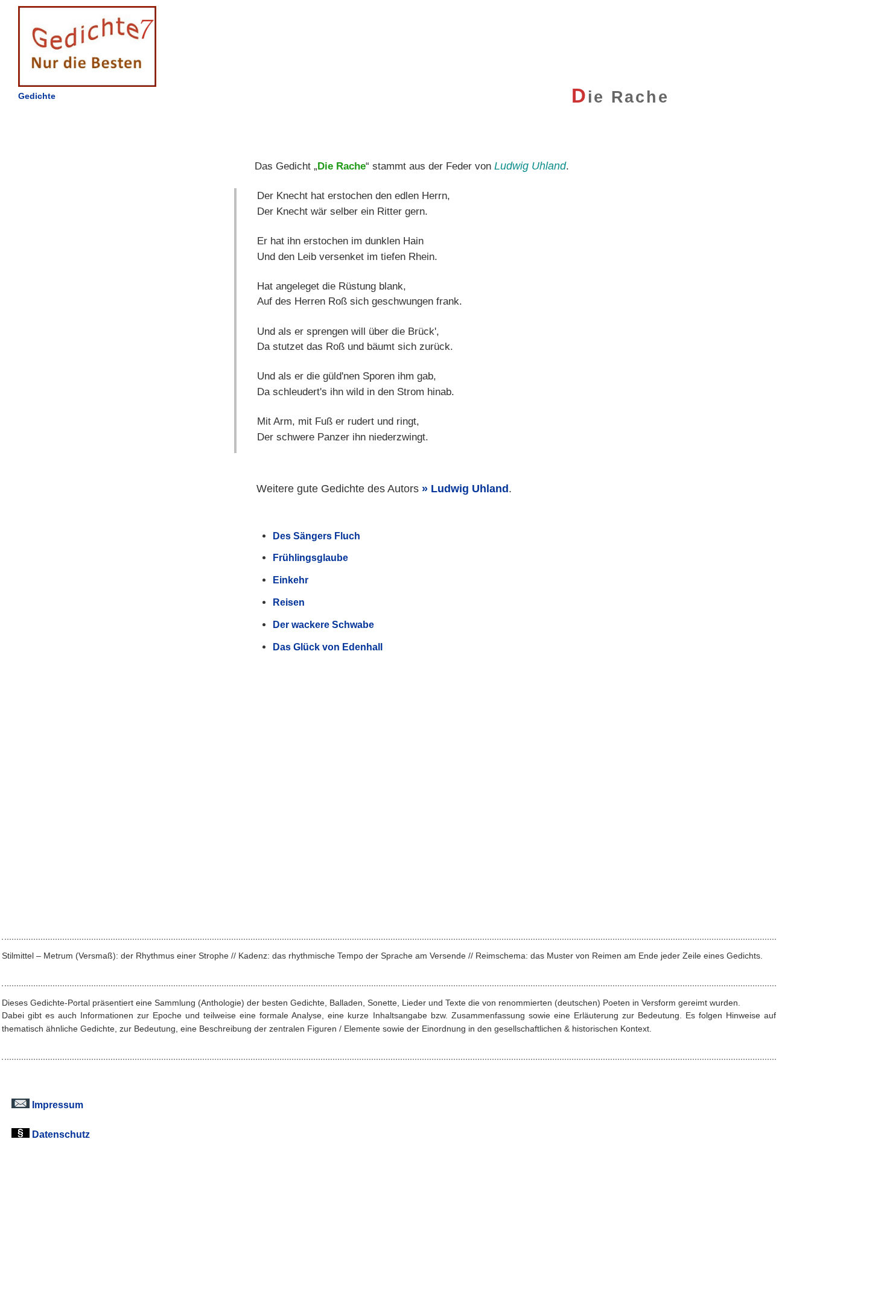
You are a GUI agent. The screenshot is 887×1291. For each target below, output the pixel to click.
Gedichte (37, 96)
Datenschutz (60, 1134)
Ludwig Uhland (470, 488)
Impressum (56, 1104)
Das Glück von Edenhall (328, 646)
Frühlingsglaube (310, 557)
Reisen (289, 602)
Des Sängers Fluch (316, 535)
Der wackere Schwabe (323, 624)
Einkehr (290, 579)
